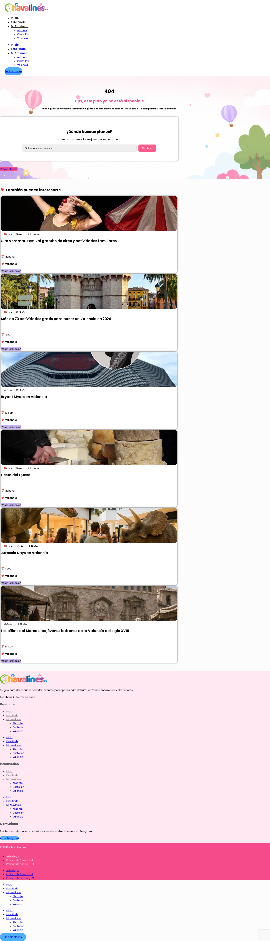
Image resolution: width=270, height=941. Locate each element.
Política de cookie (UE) (20, 864)
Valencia (22, 38)
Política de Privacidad (19, 860)
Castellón (23, 34)
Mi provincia (19, 26)
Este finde (18, 22)
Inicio (15, 18)
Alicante (22, 30)
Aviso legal (12, 856)
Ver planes (147, 148)
